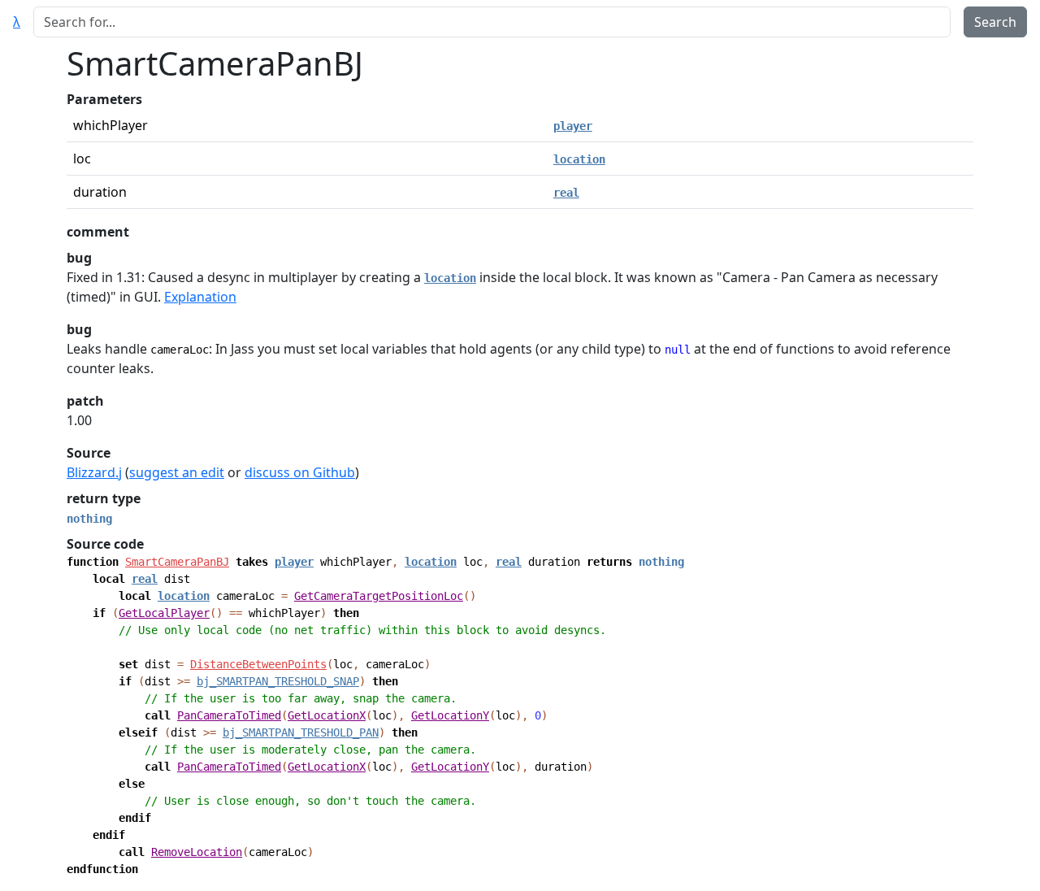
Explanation (200, 297)
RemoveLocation (196, 851)
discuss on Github (300, 472)
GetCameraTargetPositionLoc (378, 595)
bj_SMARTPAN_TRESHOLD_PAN (301, 732)
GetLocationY (450, 715)
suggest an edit (176, 472)
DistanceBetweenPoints (258, 664)
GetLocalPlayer (164, 612)
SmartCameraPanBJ (177, 561)
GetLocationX (327, 715)
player (572, 126)
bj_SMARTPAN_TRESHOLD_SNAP (278, 681)
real (566, 192)
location (579, 159)
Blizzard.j (94, 472)
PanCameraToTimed (229, 715)
